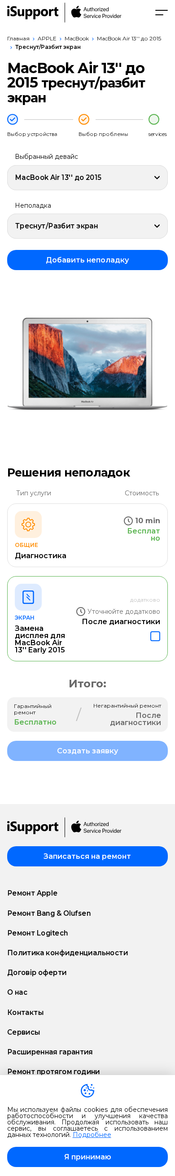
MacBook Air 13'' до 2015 (129, 38)
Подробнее (92, 1135)
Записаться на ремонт (87, 856)
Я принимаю (87, 1157)
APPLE (47, 38)
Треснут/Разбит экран (48, 47)
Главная (18, 38)
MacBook (77, 38)
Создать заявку (87, 751)
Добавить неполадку (87, 260)
